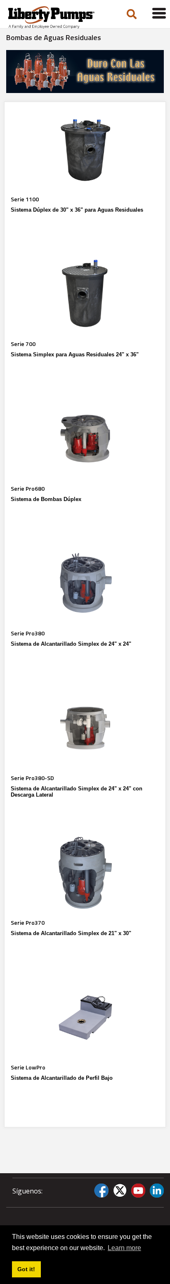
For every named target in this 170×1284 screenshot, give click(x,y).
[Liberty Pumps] (57, 17)
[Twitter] (119, 1191)
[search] (131, 15)
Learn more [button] (124, 1247)
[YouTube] (138, 1191)
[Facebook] (101, 1191)
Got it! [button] (26, 1269)
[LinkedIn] (156, 1191)
